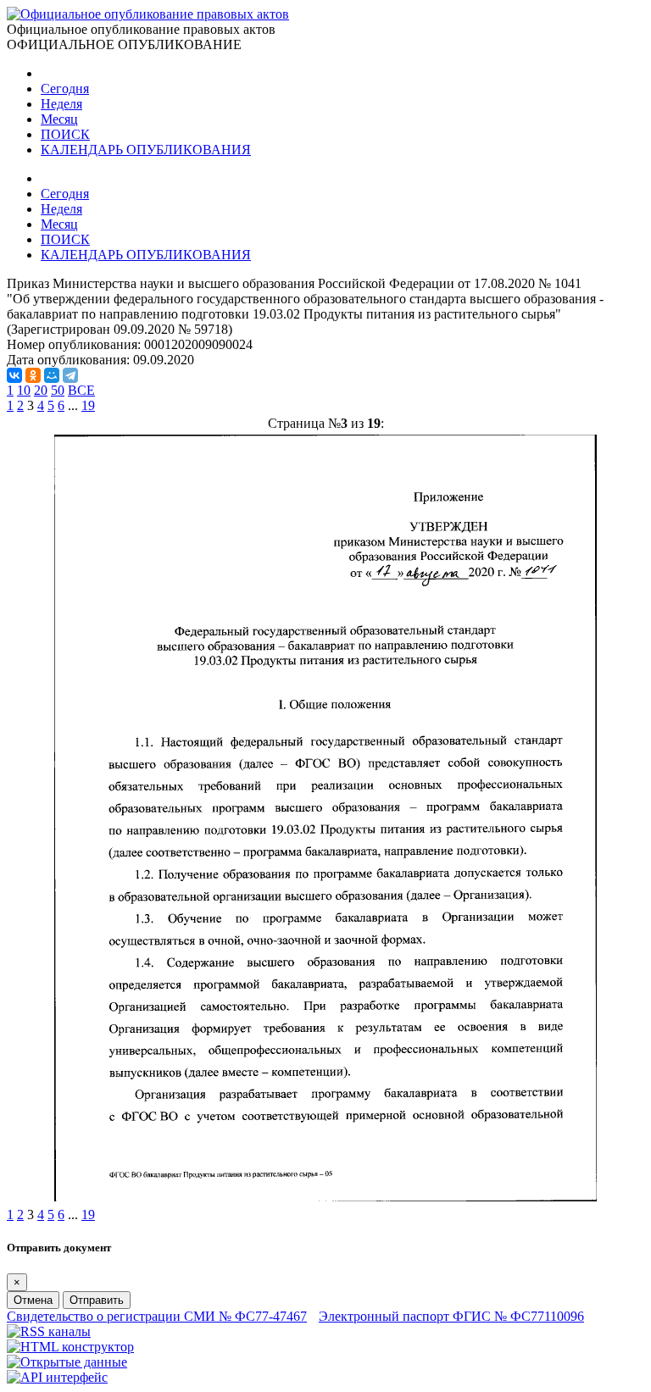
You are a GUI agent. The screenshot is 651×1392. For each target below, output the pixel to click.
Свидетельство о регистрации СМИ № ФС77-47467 (157, 1316)
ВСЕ (81, 390)
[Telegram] (70, 375)
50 (57, 390)
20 (40, 390)
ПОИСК (65, 134)
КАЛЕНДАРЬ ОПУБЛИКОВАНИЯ (146, 149)
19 (88, 405)
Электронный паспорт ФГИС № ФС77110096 (451, 1316)
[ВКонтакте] (14, 375)
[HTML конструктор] (70, 1346)
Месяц (59, 119)
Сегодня (65, 88)
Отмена (33, 1300)
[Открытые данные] (67, 1362)
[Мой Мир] (51, 375)
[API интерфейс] (57, 1377)
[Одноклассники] (33, 375)
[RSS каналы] (49, 1331)
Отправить (97, 1300)
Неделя (61, 104)
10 (24, 390)
